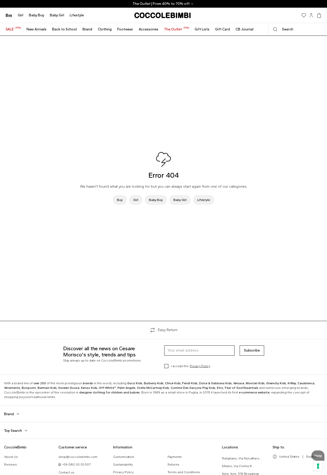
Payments (175, 457)
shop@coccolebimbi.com (78, 457)
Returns (173, 464)
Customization (123, 457)
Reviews (10, 464)
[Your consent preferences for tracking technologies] (318, 466)
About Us (11, 457)
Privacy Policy (200, 366)
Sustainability (123, 464)
